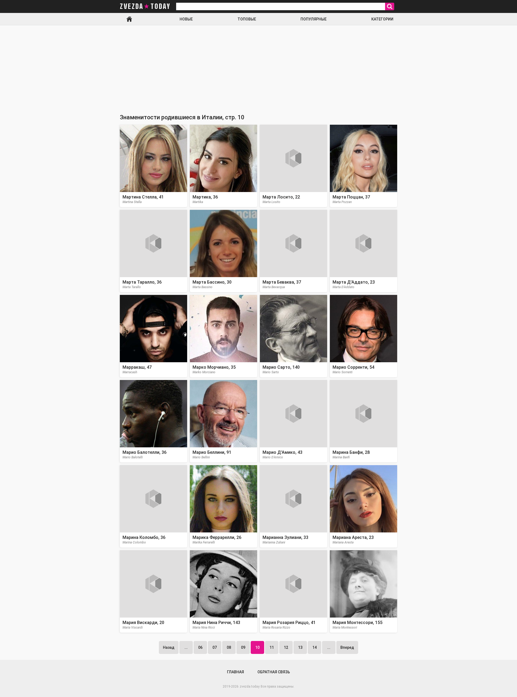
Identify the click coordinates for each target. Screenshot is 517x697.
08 (229, 647)
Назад (168, 647)
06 (200, 647)
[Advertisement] (258, 65)
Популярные (314, 19)
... (186, 647)
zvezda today (145, 6)
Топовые (246, 19)
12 (286, 647)
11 (272, 647)
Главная (129, 19)
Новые (186, 19)
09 (243, 647)
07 (214, 647)
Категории (382, 19)
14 (314, 647)
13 (300, 647)
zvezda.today (250, 686)
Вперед (347, 647)
